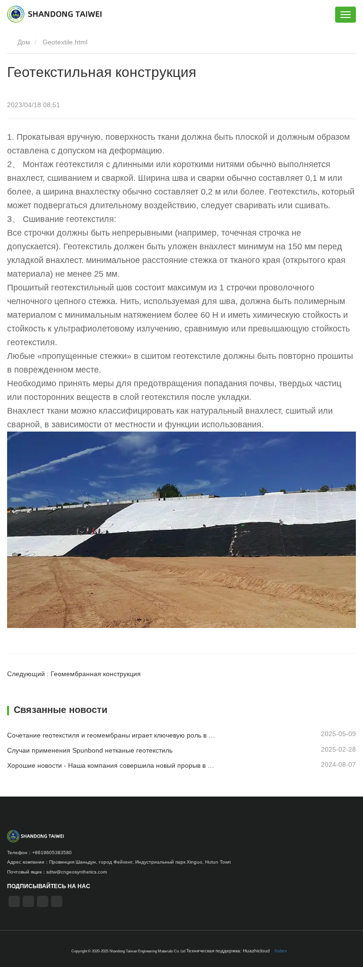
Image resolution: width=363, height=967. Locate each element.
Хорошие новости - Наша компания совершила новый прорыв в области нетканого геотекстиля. (111, 765)
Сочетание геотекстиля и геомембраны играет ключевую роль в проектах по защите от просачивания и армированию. (111, 735)
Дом (23, 42)
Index (281, 950)
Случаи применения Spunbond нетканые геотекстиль (90, 750)
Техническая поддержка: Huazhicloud (228, 950)
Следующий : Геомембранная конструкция (74, 674)
